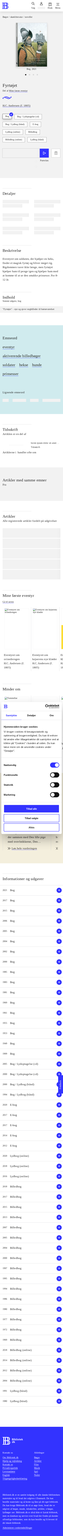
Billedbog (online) (13, 139)
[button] (31, 890)
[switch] (54, 775)
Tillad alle (31, 808)
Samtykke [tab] (11, 715)
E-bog (35, 124)
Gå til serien (8, 602)
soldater (9, 365)
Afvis (31, 827)
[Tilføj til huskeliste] (55, 153)
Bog (7, 116)
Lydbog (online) (12, 132)
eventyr (9, 347)
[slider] (31, 47)
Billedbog (32, 132)
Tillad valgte (31, 818)
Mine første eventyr (18, 595)
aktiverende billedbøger (22, 356)
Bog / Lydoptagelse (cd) (28, 116)
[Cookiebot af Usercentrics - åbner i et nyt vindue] (45, 706)
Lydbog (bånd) (37, 139)
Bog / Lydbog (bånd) (15, 124)
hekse (23, 365)
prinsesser (10, 374)
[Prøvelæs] (44, 153)
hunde (37, 365)
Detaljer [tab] (31, 715)
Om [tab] (52, 715)
